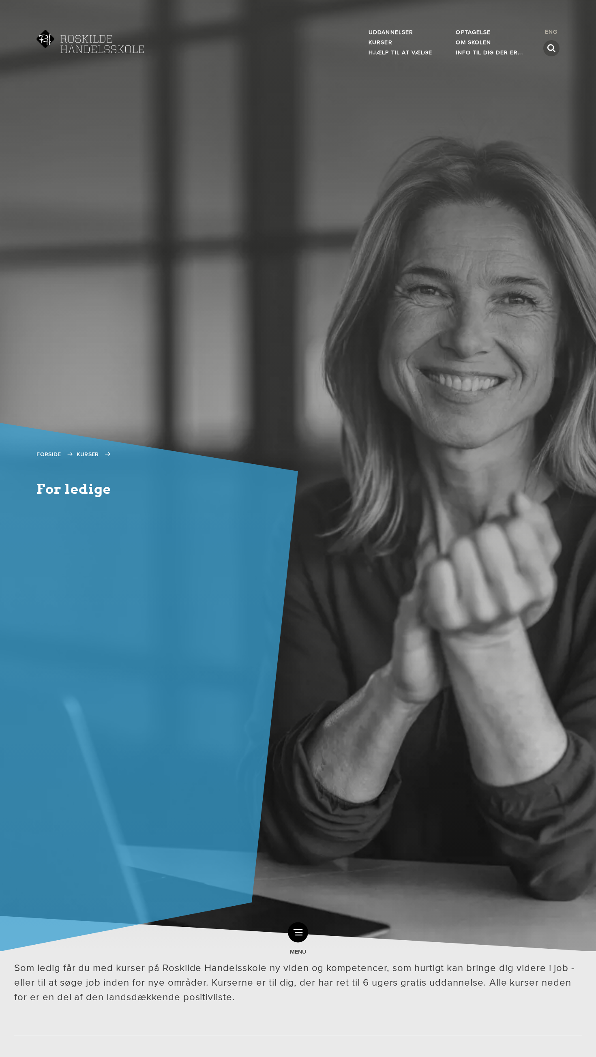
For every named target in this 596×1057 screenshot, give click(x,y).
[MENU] (298, 932)
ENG (551, 32)
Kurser (380, 42)
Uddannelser (391, 32)
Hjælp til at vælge (400, 52)
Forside (48, 454)
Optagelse (473, 32)
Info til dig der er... (489, 52)
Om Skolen (473, 42)
